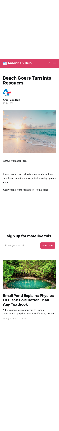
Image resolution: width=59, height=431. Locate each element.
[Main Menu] (54, 63)
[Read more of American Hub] (7, 92)
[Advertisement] (29, 29)
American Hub (11, 100)
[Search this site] (49, 63)
